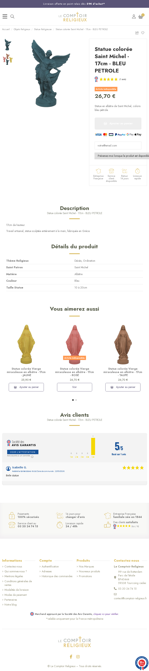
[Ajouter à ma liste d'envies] (144, 32)
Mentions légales (13, 576)
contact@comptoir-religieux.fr (130, 598)
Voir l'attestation (22, 452)
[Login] (133, 16)
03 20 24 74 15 (127, 589)
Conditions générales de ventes (18, 583)
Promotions (85, 576)
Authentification (50, 566)
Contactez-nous (13, 566)
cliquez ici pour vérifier (105, 614)
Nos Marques (86, 566)
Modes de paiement (15, 595)
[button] (73, 400)
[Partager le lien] (138, 32)
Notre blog (10, 605)
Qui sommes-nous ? (15, 571)
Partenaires (10, 600)
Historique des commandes (57, 576)
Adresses (47, 571)
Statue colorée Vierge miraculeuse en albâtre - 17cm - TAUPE (122, 372)
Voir (74, 387)
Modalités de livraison (16, 590)
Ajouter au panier (29, 387)
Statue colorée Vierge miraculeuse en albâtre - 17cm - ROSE (74, 372)
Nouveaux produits (89, 571)
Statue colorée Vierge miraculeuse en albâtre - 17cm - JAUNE (26, 372)
